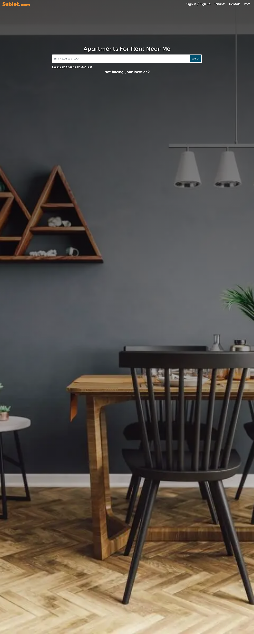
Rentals (234, 4)
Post (247, 4)
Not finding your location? (127, 72)
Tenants (219, 4)
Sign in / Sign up (198, 4)
